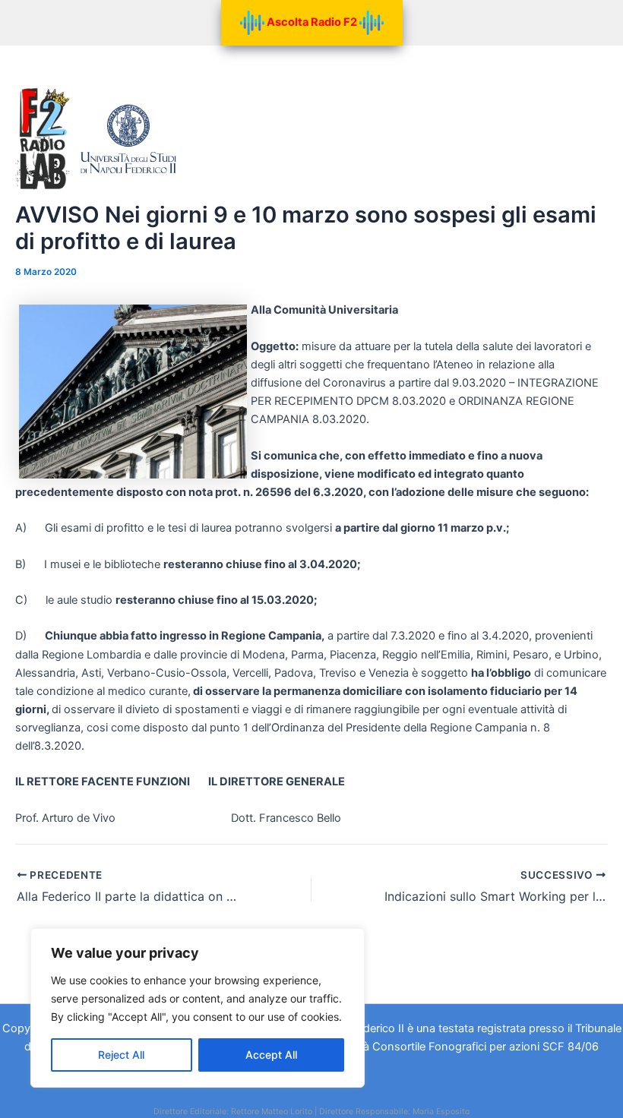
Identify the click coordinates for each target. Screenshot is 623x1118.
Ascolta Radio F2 (311, 22)
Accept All (271, 1054)
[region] (197, 1008)
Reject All (121, 1054)
